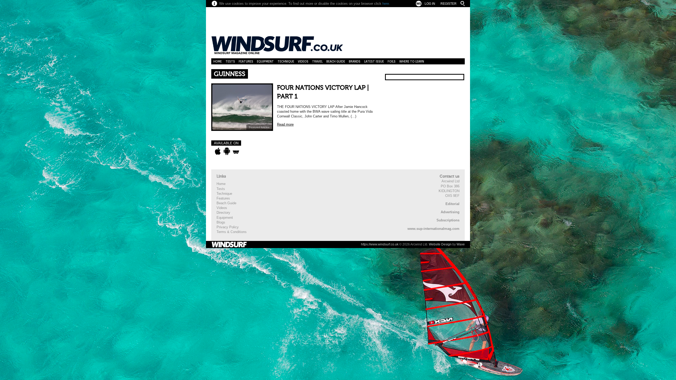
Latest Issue (374, 61)
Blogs (221, 222)
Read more (285, 124)
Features (246, 61)
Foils (392, 61)
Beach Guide (335, 61)
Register (448, 4)
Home (217, 61)
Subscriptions (447, 220)
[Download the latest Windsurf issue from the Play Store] (226, 151)
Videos (303, 61)
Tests (230, 61)
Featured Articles (259, 127)
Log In (430, 4)
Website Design (440, 244)
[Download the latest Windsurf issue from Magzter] (236, 151)
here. (386, 4)
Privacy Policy (228, 227)
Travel (317, 61)
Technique (286, 61)
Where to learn (411, 61)
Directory (223, 213)
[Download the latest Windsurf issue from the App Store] (218, 151)
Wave (461, 244)
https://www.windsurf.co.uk (379, 244)
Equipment (265, 61)
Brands (354, 61)
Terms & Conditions (232, 232)
